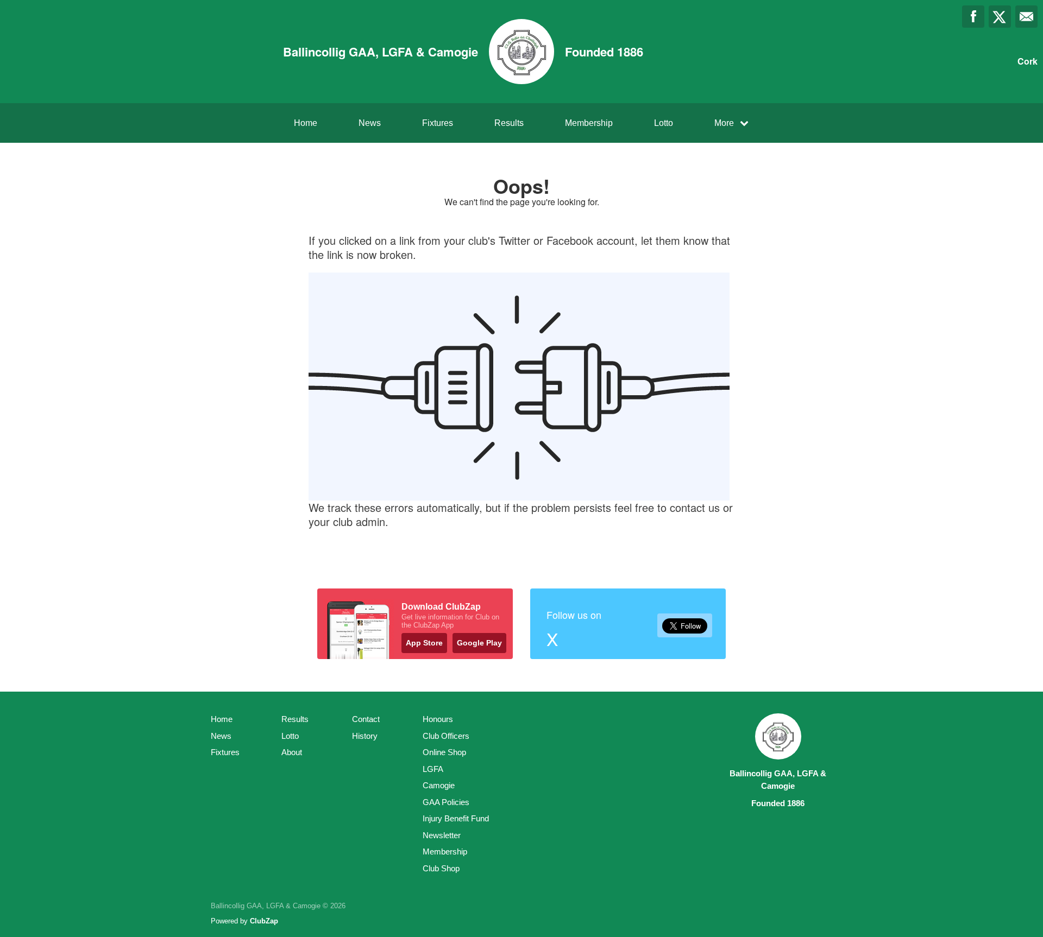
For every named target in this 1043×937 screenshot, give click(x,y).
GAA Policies (446, 802)
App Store (424, 642)
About (291, 752)
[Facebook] (973, 16)
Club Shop (441, 868)
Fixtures (437, 123)
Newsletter (442, 835)
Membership (589, 123)
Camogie (439, 785)
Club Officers (446, 735)
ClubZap (264, 921)
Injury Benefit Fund (456, 818)
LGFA (433, 769)
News (370, 123)
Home (305, 123)
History (365, 735)
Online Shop (444, 752)
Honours (438, 719)
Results (509, 123)
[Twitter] (1000, 16)
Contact (366, 719)
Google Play (479, 642)
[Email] (1026, 16)
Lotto (663, 123)
